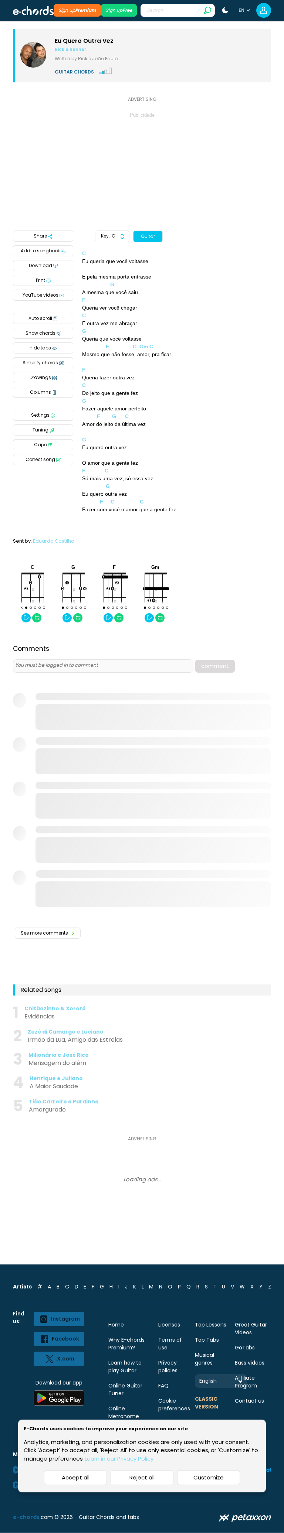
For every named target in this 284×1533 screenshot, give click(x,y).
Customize (208, 1477)
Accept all (75, 1477)
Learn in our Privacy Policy (119, 1458)
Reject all (142, 1477)
